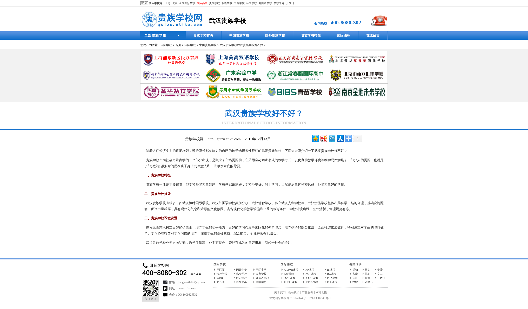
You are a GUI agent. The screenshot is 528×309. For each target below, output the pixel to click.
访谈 (355, 277)
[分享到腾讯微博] (332, 138)
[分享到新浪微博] (323, 138)
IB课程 (331, 269)
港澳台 (369, 282)
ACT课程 (310, 273)
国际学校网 (155, 3)
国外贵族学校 (275, 35)
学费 (380, 269)
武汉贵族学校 (228, 45)
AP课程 (309, 269)
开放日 (290, 3)
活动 (355, 269)
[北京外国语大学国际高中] (171, 68)
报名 (367, 269)
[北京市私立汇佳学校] (357, 68)
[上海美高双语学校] (233, 52)
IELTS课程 (311, 282)
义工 (380, 273)
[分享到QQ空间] (315, 138)
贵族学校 (214, 3)
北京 (174, 3)
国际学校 (166, 45)
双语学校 (227, 3)
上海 (167, 3)
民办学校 (239, 3)
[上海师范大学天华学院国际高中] (357, 52)
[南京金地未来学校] (357, 85)
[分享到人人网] (340, 138)
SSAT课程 (289, 277)
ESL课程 (332, 282)
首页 (178, 45)
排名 (367, 273)
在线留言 (373, 35)
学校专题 (279, 3)
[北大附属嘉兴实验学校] (295, 52)
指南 (367, 277)
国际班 (221, 277)
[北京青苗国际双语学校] (295, 85)
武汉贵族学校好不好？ (251, 45)
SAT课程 (289, 273)
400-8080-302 (346, 23)
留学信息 (261, 282)
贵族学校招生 (311, 35)
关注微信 (150, 299)
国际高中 (202, 3)
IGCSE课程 (311, 277)
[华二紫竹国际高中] (171, 85)
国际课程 (343, 35)
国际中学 (241, 269)
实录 (355, 273)
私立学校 (251, 3)
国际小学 (261, 269)
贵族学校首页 (203, 35)
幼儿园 (221, 282)
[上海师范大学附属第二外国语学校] (171, 52)
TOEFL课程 (290, 282)
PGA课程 (332, 277)
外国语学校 (265, 3)
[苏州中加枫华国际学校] (233, 85)
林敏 (355, 282)
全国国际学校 (187, 3)
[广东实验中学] (233, 68)
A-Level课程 (291, 269)
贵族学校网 (194, 139)
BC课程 (331, 273)
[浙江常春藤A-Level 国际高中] (295, 68)
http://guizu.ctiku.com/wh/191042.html (212, 252)
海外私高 (241, 282)
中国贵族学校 (239, 35)
